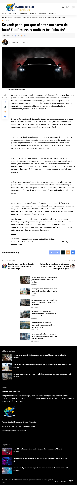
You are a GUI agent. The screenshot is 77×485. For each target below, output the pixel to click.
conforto (31, 239)
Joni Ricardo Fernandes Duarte (47, 239)
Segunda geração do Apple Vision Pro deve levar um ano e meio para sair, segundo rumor (41, 458)
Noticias (6, 20)
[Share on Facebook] (15, 35)
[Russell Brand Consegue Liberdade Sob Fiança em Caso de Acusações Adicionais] (7, 451)
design (36, 239)
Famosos (35, 307)
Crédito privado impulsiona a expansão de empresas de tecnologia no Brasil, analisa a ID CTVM (44, 291)
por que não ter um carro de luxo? (54, 242)
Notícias (35, 284)
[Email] (21, 35)
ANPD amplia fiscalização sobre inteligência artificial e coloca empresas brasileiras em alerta (43, 313)
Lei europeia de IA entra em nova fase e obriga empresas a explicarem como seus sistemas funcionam (44, 336)
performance (40, 242)
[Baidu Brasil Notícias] (20, 7)
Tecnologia (36, 341)
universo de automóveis (17, 244)
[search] (63, 7)
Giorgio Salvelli (13, 42)
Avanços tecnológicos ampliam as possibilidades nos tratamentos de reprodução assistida (41, 468)
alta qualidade (24, 239)
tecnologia (66, 242)
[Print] (24, 35)
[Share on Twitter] (18, 35)
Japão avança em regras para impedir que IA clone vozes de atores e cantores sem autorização (44, 302)
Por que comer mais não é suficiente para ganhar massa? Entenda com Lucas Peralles (44, 279)
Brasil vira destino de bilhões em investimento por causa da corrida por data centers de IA (43, 324)
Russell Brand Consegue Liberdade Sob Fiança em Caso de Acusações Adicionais (38, 449)
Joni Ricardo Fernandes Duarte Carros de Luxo (23, 242)
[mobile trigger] (3, 7)
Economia (35, 330)
